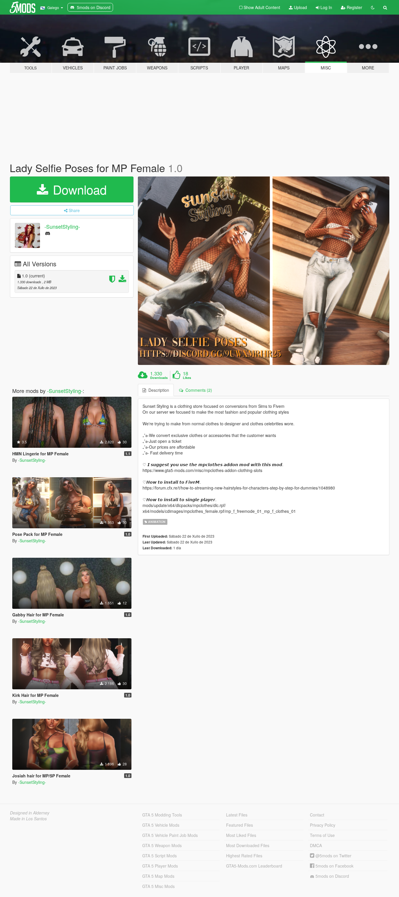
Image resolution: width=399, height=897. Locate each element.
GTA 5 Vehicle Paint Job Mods (170, 835)
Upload (300, 7)
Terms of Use (322, 835)
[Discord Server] (47, 233)
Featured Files (239, 825)
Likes (187, 378)
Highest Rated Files (244, 855)
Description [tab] (157, 390)
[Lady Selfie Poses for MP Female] (264, 270)
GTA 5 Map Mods (158, 876)
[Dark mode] (373, 7)
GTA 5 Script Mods (159, 855)
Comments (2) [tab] (197, 390)
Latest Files (236, 815)
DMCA (316, 845)
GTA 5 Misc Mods (158, 886)
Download (78, 189)
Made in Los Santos (28, 818)
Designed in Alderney (29, 813)
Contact (317, 815)
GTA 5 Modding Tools (162, 815)
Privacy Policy (322, 825)
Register (354, 7)
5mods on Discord (331, 876)
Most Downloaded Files (247, 845)
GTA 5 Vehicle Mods (160, 825)
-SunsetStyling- (62, 226)
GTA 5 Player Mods (160, 866)
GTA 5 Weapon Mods (162, 845)
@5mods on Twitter (332, 855)
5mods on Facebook (333, 866)
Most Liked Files (241, 835)
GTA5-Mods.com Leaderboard (254, 866)
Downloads (159, 378)
